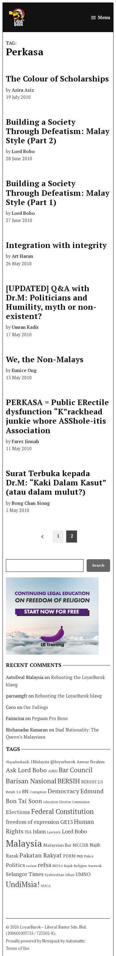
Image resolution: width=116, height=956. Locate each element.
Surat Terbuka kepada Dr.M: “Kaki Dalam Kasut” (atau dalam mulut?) (56, 482)
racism (31, 865)
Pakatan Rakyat (40, 855)
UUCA (46, 885)
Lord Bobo (23, 151)
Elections (18, 812)
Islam (39, 831)
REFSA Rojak (63, 865)
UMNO (83, 874)
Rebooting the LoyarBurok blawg (68, 696)
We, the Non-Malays (45, 359)
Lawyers (54, 832)
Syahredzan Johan (60, 874)
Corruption (38, 792)
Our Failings (36, 707)
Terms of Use (17, 948)
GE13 (66, 821)
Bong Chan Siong (31, 503)
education (50, 802)
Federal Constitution (62, 811)
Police (89, 856)
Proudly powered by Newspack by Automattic (45, 941)
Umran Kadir (25, 327)
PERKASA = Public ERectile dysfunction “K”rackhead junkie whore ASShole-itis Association (57, 416)
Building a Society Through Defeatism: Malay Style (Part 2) (58, 131)
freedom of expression (32, 821)
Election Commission (74, 802)
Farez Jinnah (25, 441)
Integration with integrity (56, 245)
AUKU (53, 771)
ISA (28, 832)
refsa (44, 865)
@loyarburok (62, 762)
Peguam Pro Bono (50, 718)
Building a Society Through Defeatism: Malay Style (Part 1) (58, 192)
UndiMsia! (23, 884)
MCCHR (80, 845)
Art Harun (22, 256)
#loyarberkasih (17, 762)
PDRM (69, 856)
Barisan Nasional (31, 780)
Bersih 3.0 (13, 792)
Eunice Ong (24, 370)
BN (25, 791)
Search (98, 565)
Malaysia (24, 843)
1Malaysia (40, 762)
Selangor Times (24, 874)
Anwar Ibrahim (91, 762)
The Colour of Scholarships (57, 78)
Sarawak (95, 865)
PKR (80, 856)
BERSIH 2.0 (92, 782)
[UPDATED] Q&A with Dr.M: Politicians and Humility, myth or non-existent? (51, 302)
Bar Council (75, 770)
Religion (80, 865)
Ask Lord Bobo (26, 770)
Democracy (63, 791)
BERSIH (69, 780)
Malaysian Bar (57, 845)
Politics (15, 865)
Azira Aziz (23, 90)
